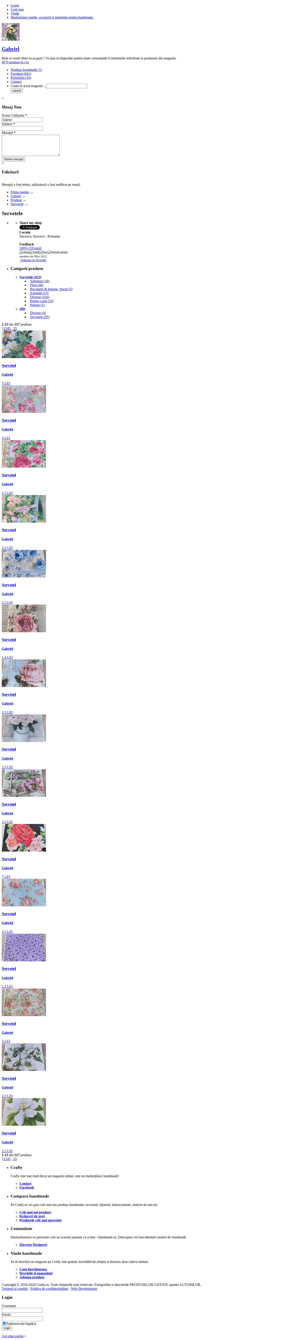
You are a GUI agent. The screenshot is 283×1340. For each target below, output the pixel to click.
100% (30, 248)
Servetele (17, 204)
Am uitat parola (12, 1336)
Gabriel (10, 49)
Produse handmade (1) (26, 70)
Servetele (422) (30, 277)
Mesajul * (8, 133)
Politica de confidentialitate (49, 1289)
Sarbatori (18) (39, 281)
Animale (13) (39, 293)
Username (9, 1306)
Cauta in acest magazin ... (28, 86)
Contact (16, 82)
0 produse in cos (17, 62)
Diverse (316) (39, 297)
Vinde (15, 13)
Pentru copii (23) (42, 301)
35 (15, 328)
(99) (22, 309)
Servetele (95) (40, 317)
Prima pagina (20, 192)
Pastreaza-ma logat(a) (21, 1323)
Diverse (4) (38, 313)
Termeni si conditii (15, 1289)
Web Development (84, 1289)
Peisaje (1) (37, 305)
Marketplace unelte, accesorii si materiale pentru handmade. (52, 17)
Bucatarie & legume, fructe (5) (51, 289)
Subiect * (8, 124)
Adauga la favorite (33, 260)
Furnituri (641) (21, 74)
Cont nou (17, 9)
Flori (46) (36, 285)
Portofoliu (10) (21, 78)
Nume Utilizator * (14, 115)
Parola (6, 1314)
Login (15, 5)
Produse (16, 200)
